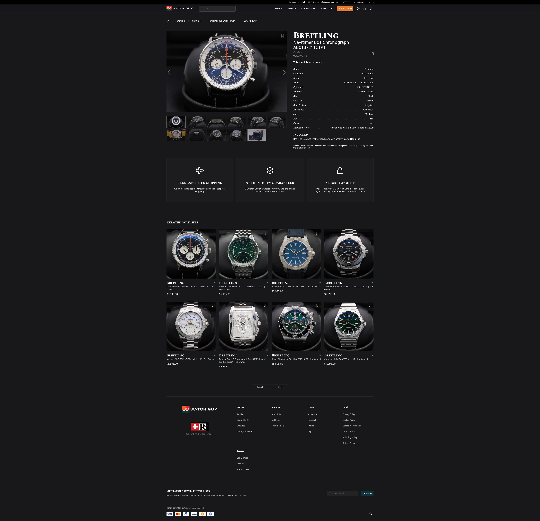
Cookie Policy (349, 420)
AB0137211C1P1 (250, 20)
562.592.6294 (313, 2)
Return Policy (349, 443)
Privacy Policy (349, 414)
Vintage (292, 8)
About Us (326, 8)
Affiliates (276, 420)
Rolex (278, 8)
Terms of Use (349, 431)
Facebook (312, 420)
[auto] (371, 513)
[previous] (169, 72)
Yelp (309, 431)
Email (260, 387)
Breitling (181, 20)
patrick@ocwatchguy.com (364, 2)
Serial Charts (243, 420)
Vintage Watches (245, 431)
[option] (226, 72)
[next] (284, 72)
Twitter (311, 425)
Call (280, 387)
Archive (240, 414)
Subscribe (367, 493)
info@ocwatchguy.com (329, 2)
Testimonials (278, 425)
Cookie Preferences (352, 425)
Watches (241, 425)
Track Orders (243, 469)
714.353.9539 (346, 2)
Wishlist (240, 463)
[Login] (358, 8)
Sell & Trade (345, 8)
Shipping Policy (350, 437)
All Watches (309, 8)
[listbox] (226, 72)
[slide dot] (176, 122)
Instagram (312, 414)
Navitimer (196, 20)
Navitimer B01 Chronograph (222, 20)
